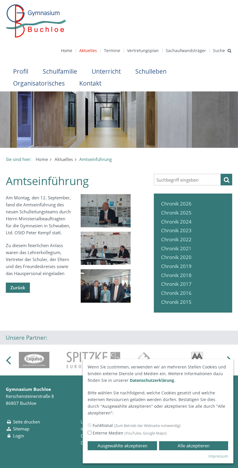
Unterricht (106, 71)
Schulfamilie (60, 71)
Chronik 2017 (176, 284)
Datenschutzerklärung (152, 380)
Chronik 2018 (176, 275)
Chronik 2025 (176, 212)
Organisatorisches (39, 83)
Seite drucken (26, 422)
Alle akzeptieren (194, 445)
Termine (112, 50)
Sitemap (21, 429)
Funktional (136, 425)
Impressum (218, 456)
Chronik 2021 (176, 248)
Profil (20, 71)
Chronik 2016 (176, 293)
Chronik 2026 (176, 203)
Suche (219, 50)
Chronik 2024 (176, 221)
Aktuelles (88, 50)
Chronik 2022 (176, 239)
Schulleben (151, 71)
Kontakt (90, 83)
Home (66, 50)
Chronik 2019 (176, 266)
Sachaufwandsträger (186, 50)
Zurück (17, 287)
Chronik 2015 (176, 302)
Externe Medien (129, 433)
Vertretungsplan (143, 50)
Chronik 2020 (176, 257)
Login (18, 436)
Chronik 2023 (176, 230)
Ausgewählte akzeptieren (122, 445)
